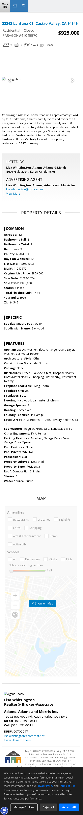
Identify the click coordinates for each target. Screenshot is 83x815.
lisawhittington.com (17, 740)
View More (13, 193)
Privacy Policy (45, 786)
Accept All (69, 807)
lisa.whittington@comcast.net (25, 189)
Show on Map (43, 603)
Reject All (48, 807)
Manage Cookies (24, 807)
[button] (4, 810)
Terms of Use (67, 786)
